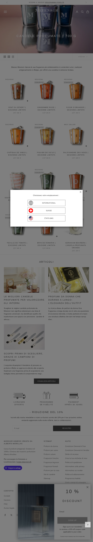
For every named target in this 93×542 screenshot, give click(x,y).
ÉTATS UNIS (48, 218)
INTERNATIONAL (49, 203)
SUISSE (49, 211)
